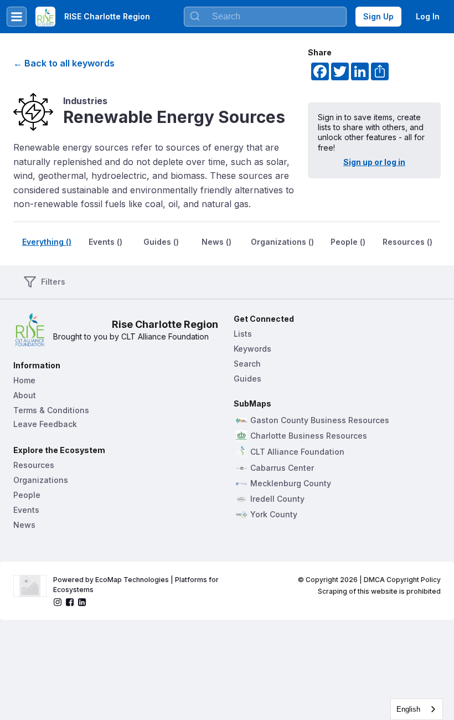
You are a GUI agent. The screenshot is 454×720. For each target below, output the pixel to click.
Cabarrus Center (282, 468)
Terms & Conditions (51, 410)
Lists (243, 333)
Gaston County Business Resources (319, 420)
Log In (428, 16)
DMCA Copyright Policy (402, 579)
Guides (247, 378)
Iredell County (277, 499)
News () (216, 241)
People (26, 495)
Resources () (407, 241)
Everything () (46, 241)
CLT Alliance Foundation (297, 452)
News (24, 524)
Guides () (161, 241)
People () (348, 241)
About (24, 395)
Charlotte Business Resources (308, 436)
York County (273, 514)
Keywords (252, 348)
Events (26, 510)
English (408, 709)
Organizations (40, 480)
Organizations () (282, 241)
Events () (105, 241)
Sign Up (378, 16)
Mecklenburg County (290, 483)
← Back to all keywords (64, 63)
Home (24, 380)
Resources (33, 465)
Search (247, 363)
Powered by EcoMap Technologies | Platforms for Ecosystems (136, 584)
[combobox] (416, 709)
